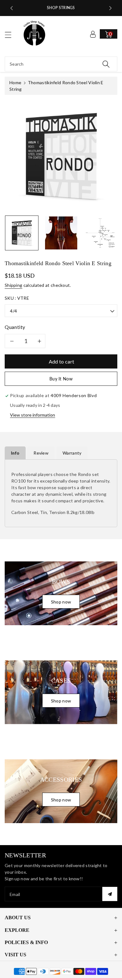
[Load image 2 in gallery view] (61, 233)
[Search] (106, 64)
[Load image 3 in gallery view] (100, 233)
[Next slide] (110, 8)
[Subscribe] (109, 894)
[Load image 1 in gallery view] (21, 233)
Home (15, 82)
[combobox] (61, 64)
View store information (32, 415)
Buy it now (61, 378)
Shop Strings (61, 7)
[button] (11, 35)
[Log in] (93, 34)
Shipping (13, 285)
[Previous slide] (11, 8)
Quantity (15, 327)
